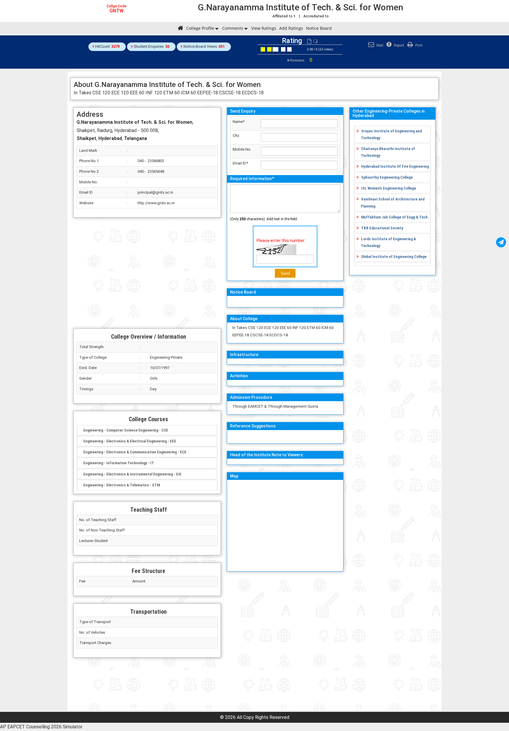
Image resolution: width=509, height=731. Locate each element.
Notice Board (319, 28)
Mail (379, 45)
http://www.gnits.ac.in (156, 203)
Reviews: (300, 60)
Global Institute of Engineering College (394, 256)
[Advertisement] (147, 273)
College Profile (200, 28)
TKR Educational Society (382, 227)
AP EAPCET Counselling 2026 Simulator (41, 727)
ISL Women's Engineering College (388, 188)
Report (398, 45)
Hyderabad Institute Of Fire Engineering (395, 166)
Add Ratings (291, 28)
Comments (232, 28)
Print (418, 45)
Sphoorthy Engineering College (387, 177)
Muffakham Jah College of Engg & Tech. (395, 217)
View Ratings (263, 28)
